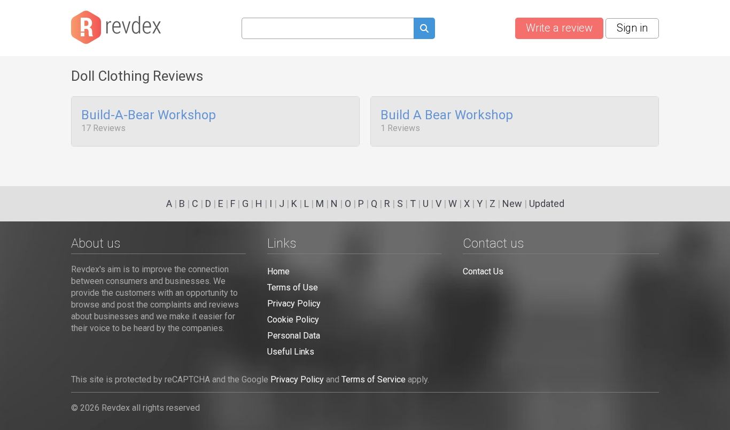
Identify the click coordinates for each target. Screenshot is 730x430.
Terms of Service (373, 379)
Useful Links (290, 352)
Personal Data (293, 336)
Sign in (632, 27)
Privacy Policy (294, 303)
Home (278, 271)
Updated (546, 203)
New (512, 203)
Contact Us (483, 271)
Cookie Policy (293, 319)
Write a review (559, 27)
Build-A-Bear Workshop (148, 115)
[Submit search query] (424, 30)
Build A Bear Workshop (446, 115)
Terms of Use (292, 287)
